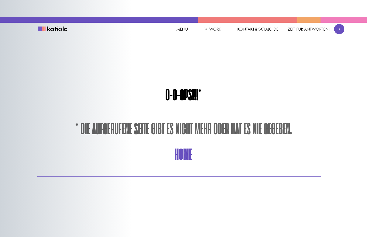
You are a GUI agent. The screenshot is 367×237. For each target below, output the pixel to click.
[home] (55, 29)
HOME (183, 155)
